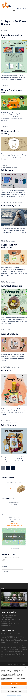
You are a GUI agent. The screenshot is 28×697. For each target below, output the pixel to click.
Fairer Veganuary (9, 425)
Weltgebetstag (12, 654)
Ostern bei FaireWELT (7, 617)
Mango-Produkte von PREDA (11, 91)
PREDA (19, 647)
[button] (26, 667)
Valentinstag (7, 370)
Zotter (19, 657)
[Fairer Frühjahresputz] (14, 301)
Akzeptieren (14, 683)
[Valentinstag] (14, 389)
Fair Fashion (7, 170)
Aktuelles (4, 32)
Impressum (19, 695)
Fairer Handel (10, 637)
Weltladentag (4, 656)
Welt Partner (15, 656)
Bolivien (8, 633)
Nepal (8, 647)
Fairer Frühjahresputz (11, 286)
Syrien (10, 651)
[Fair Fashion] (14, 180)
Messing (21, 645)
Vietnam (20, 651)
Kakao (23, 642)
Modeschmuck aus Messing (10, 132)
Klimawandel (4, 645)
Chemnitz (19, 633)
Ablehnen (14, 687)
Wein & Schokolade (10, 334)
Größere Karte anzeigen (14, 548)
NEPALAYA (11, 647)
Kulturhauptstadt (14, 645)
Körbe (18, 645)
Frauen (10, 642)
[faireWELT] (14, 5)
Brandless (12, 633)
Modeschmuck (3, 647)
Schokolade (16, 649)
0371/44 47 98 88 (14, 523)
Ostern (15, 647)
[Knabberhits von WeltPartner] (14, 257)
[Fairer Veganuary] (14, 441)
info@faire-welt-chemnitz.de (14, 525)
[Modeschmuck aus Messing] (14, 143)
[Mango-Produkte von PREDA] (14, 102)
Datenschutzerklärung (11, 695)
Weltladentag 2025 (10, 205)
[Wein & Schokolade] (14, 344)
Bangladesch (4, 633)
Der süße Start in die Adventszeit (10, 623)
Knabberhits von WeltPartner (9, 246)
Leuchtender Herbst (6, 625)
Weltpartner (9, 656)
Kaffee (19, 643)
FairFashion (11, 640)
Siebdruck (22, 649)
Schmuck (10, 649)
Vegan (12, 651)
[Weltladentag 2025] (14, 217)
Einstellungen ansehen (14, 691)
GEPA (16, 643)
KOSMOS (8, 645)
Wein (8, 654)
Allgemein (19, 202)
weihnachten (4, 654)
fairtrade (17, 640)
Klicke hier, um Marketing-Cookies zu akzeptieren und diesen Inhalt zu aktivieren (14, 536)
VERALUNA (16, 651)
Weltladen (21, 654)
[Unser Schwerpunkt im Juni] (14, 56)
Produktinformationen (13, 32)
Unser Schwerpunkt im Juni (12, 36)
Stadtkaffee (6, 651)
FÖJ (13, 642)
